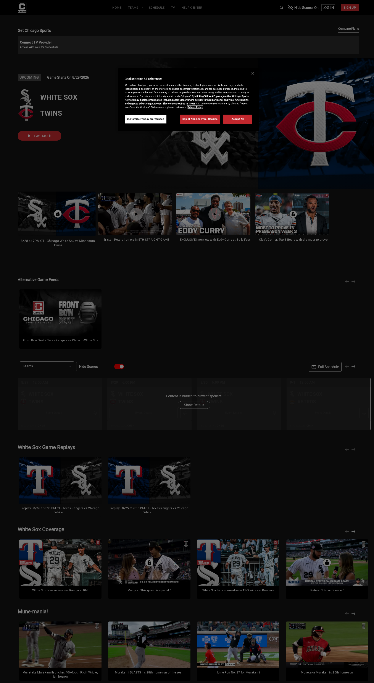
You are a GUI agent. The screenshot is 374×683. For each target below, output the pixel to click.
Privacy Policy (195, 107)
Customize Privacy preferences (145, 118)
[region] (188, 99)
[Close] (253, 73)
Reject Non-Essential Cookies (200, 118)
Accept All (238, 118)
